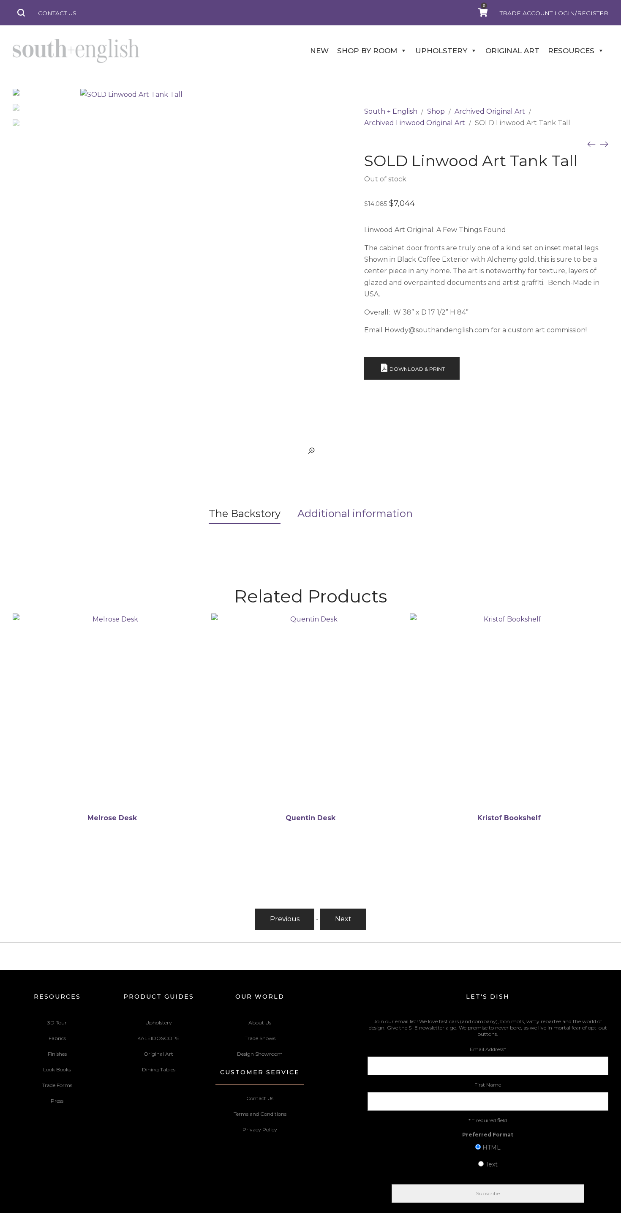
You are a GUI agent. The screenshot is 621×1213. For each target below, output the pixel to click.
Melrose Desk (112, 818)
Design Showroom (260, 1054)
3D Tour (57, 1022)
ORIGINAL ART (512, 51)
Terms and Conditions (260, 1114)
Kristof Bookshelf (509, 818)
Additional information (355, 513)
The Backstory (245, 513)
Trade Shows (260, 1038)
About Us (259, 1022)
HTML (491, 1147)
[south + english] (76, 50)
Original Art (158, 1054)
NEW (319, 51)
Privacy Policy (259, 1129)
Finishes (57, 1054)
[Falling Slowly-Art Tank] (604, 143)
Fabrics (57, 1038)
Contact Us (259, 1098)
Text (491, 1164)
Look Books (57, 1069)
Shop (436, 111)
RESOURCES (571, 51)
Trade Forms (57, 1085)
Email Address (488, 1049)
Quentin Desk (310, 818)
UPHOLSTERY (441, 51)
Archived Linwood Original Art (414, 123)
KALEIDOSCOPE (158, 1038)
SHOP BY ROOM (367, 51)
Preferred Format (487, 1134)
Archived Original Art (490, 111)
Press (57, 1101)
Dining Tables (158, 1069)
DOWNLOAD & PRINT (417, 369)
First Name (487, 1085)
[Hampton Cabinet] (591, 143)
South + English (390, 111)
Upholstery (158, 1022)
